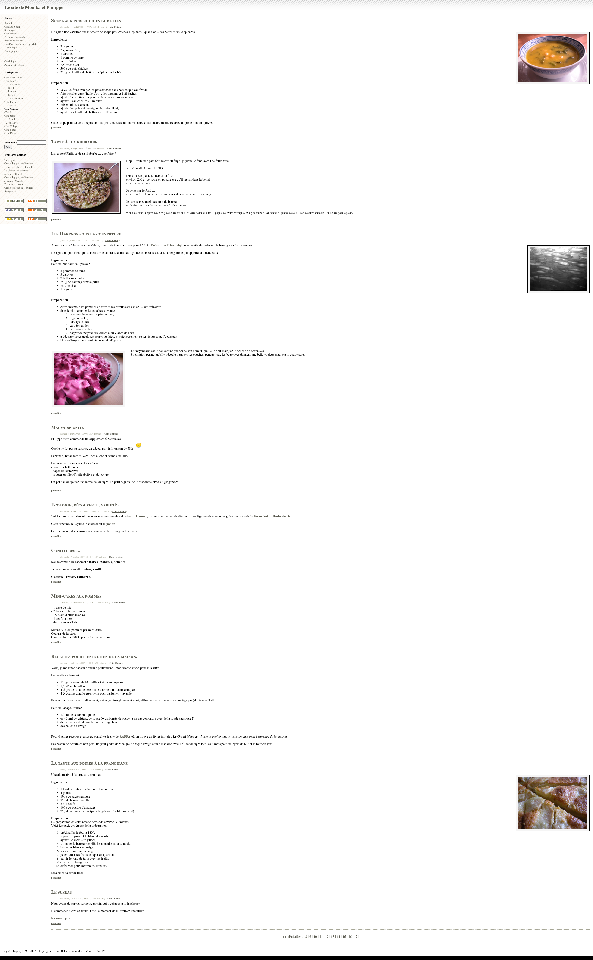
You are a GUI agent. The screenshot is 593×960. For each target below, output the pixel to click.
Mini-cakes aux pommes (76, 595)
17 (355, 936)
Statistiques (10, 30)
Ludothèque (10, 47)
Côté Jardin (10, 101)
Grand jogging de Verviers (18, 187)
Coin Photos (10, 133)
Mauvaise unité (67, 427)
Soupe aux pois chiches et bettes (86, 20)
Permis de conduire (14, 184)
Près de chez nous (13, 40)
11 (321, 936)
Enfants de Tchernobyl (166, 245)
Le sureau (61, 891)
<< (284, 936)
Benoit (11, 95)
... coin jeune (13, 84)
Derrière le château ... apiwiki (20, 44)
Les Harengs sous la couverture (86, 233)
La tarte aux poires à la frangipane (89, 763)
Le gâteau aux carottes (16, 170)
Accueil (8, 23)
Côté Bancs (10, 129)
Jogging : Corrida (13, 173)
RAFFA (125, 736)
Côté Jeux (9, 115)
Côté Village (11, 126)
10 (315, 936)
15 (344, 936)
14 (338, 936)
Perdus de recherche (15, 37)
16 (350, 936)
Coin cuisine (11, 33)
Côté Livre (10, 112)
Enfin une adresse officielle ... (20, 166)
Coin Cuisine (115, 26)
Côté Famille (11, 81)
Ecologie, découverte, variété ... (86, 504)
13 (332, 936)
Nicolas (12, 88)
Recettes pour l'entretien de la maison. (94, 656)
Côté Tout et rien (13, 77)
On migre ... (10, 160)
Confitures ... (65, 550)
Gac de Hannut (136, 516)
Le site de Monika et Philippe (34, 7)
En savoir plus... (62, 918)
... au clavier (12, 122)
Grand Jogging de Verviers (18, 163)
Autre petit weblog (14, 64)
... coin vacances (15, 98)
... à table (11, 119)
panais (110, 523)
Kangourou (10, 191)
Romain (12, 91)
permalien (56, 127)
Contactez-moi (12, 26)
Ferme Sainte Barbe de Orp (273, 516)
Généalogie (10, 61)
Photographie (11, 51)
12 (326, 936)
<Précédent (295, 936)
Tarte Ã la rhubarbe (74, 141)
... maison (11, 105)
